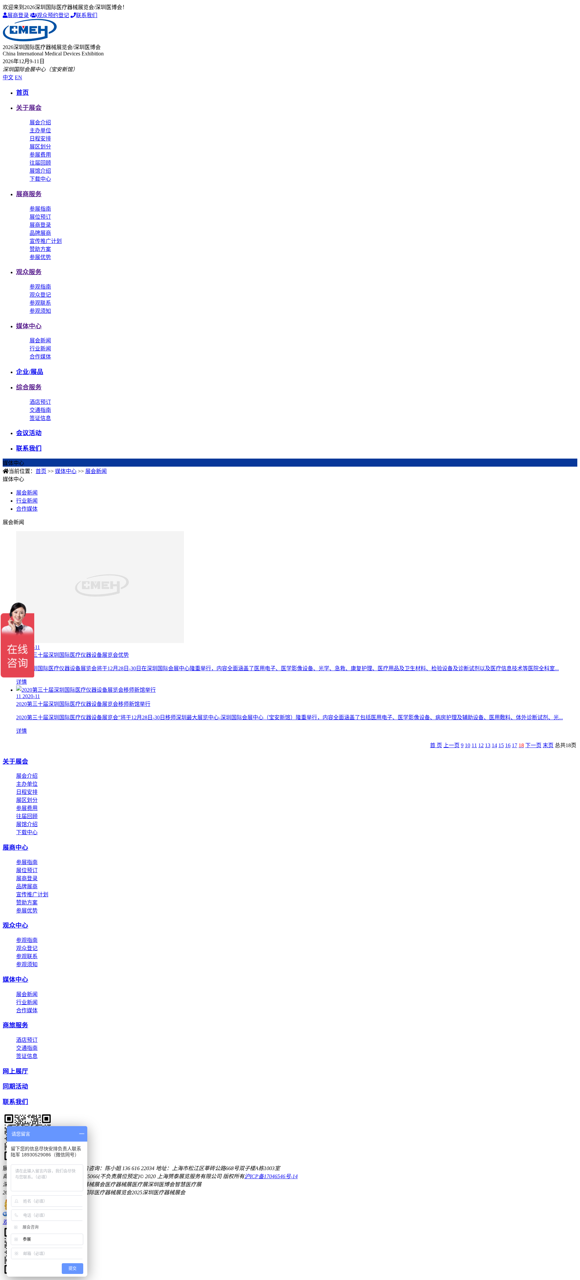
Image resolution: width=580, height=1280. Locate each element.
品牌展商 (40, 233)
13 (487, 745)
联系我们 (86, 15)
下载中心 (40, 179)
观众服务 (29, 271)
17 (514, 745)
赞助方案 (40, 249)
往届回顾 (40, 163)
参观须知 (40, 311)
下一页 (533, 745)
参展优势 (40, 257)
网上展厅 (15, 1071)
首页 (22, 92)
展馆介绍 (40, 171)
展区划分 (40, 147)
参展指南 (40, 209)
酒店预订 (40, 402)
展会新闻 (40, 340)
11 (474, 745)
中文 (8, 77)
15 (501, 745)
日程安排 (40, 138)
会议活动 (29, 432)
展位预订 (40, 217)
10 (467, 745)
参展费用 (40, 155)
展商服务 (29, 194)
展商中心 (15, 847)
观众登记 (40, 295)
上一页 (451, 745)
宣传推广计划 (46, 241)
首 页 (436, 745)
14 (494, 745)
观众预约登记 (53, 15)
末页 (548, 745)
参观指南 (40, 287)
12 (481, 745)
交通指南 (40, 410)
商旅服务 (15, 1025)
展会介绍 (40, 122)
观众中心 (15, 925)
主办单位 (40, 130)
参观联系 (40, 303)
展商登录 (18, 15)
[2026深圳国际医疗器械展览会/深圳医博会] (30, 39)
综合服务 (29, 387)
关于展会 (29, 107)
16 (508, 745)
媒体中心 (29, 326)
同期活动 (15, 1086)
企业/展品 (29, 371)
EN (18, 77)
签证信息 (40, 418)
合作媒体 (40, 356)
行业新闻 (40, 348)
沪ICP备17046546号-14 (271, 1176)
